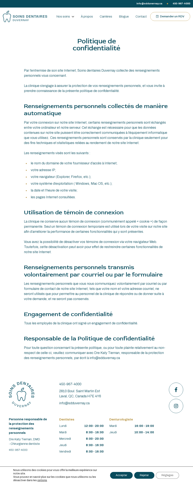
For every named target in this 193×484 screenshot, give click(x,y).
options (42, 480)
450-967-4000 (181, 3)
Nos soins (63, 16)
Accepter (121, 475)
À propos (87, 16)
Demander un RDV (171, 16)
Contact (141, 16)
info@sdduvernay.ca (149, 3)
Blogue (124, 16)
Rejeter (144, 475)
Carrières (106, 16)
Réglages (167, 475)
